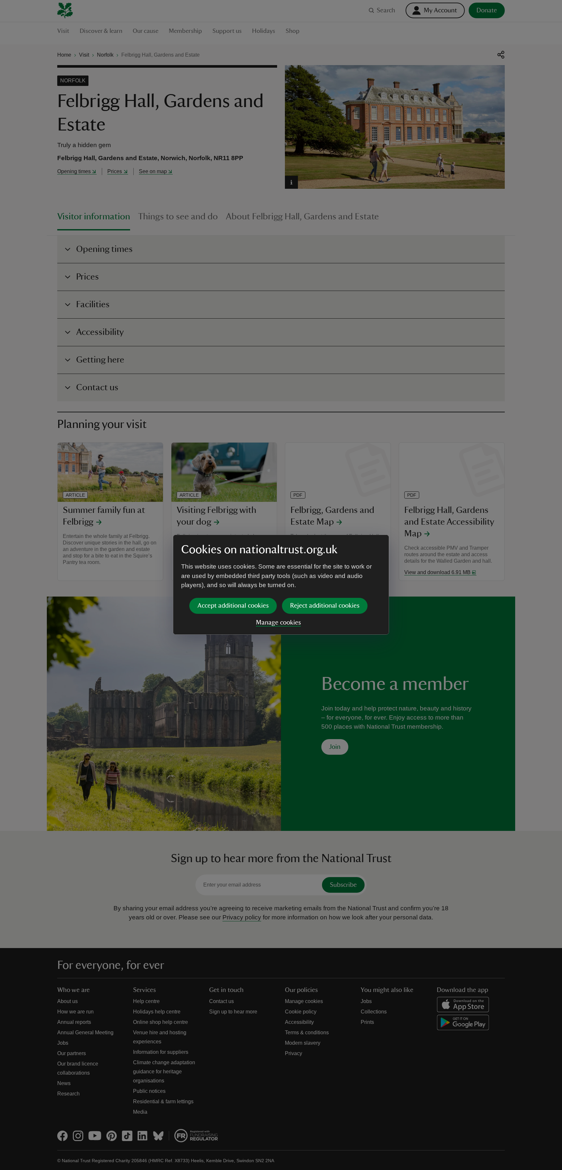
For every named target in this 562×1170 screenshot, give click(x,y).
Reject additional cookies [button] (324, 605)
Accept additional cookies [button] (233, 605)
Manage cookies (278, 622)
